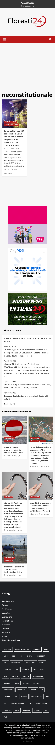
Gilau (17, 683)
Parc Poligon (36, 696)
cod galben (30, 663)
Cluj (5, 663)
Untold (37, 710)
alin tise (37, 649)
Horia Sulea (8, 690)
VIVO (5, 717)
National (6, 624)
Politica (7, 122)
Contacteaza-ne (27, 6)
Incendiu (33, 690)
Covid (41, 663)
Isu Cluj (24, 696)
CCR (20, 656)
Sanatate (6, 632)
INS (42, 690)
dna (42, 669)
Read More (8, 173)
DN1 (34, 669)
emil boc (15, 676)
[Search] (50, 39)
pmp (47, 696)
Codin (7, 148)
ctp (16, 669)
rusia (17, 710)
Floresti (7, 683)
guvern (26, 683)
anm (46, 649)
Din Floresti (9, 441)
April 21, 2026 (18, 530)
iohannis (7, 696)
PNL (5, 703)
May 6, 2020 (15, 148)
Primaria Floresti (17, 703)
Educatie (6, 613)
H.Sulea (36, 683)
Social (14, 122)
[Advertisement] (27, 65)
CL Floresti (40, 656)
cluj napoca (16, 663)
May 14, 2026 (17, 456)
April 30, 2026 (45, 466)
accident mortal (22, 649)
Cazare (5, 605)
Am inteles (27, 741)
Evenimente (7, 617)
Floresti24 (9, 456)
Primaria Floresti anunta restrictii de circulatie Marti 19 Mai (27, 339)
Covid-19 (7, 669)
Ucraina (26, 710)
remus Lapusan (41, 703)
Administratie (9, 438)
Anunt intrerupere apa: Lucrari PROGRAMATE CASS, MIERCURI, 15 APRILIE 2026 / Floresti (27, 386)
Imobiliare (21, 690)
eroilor (26, 676)
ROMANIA (7, 710)
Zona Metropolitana (11, 124)
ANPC (6, 656)
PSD (30, 703)
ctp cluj (25, 669)
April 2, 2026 (17, 575)
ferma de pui (38, 676)
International (7, 620)
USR (46, 710)
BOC (13, 656)
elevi (5, 676)
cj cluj (29, 656)
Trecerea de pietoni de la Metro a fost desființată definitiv (26, 397)
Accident (7, 649)
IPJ (16, 696)
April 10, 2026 (45, 514)
